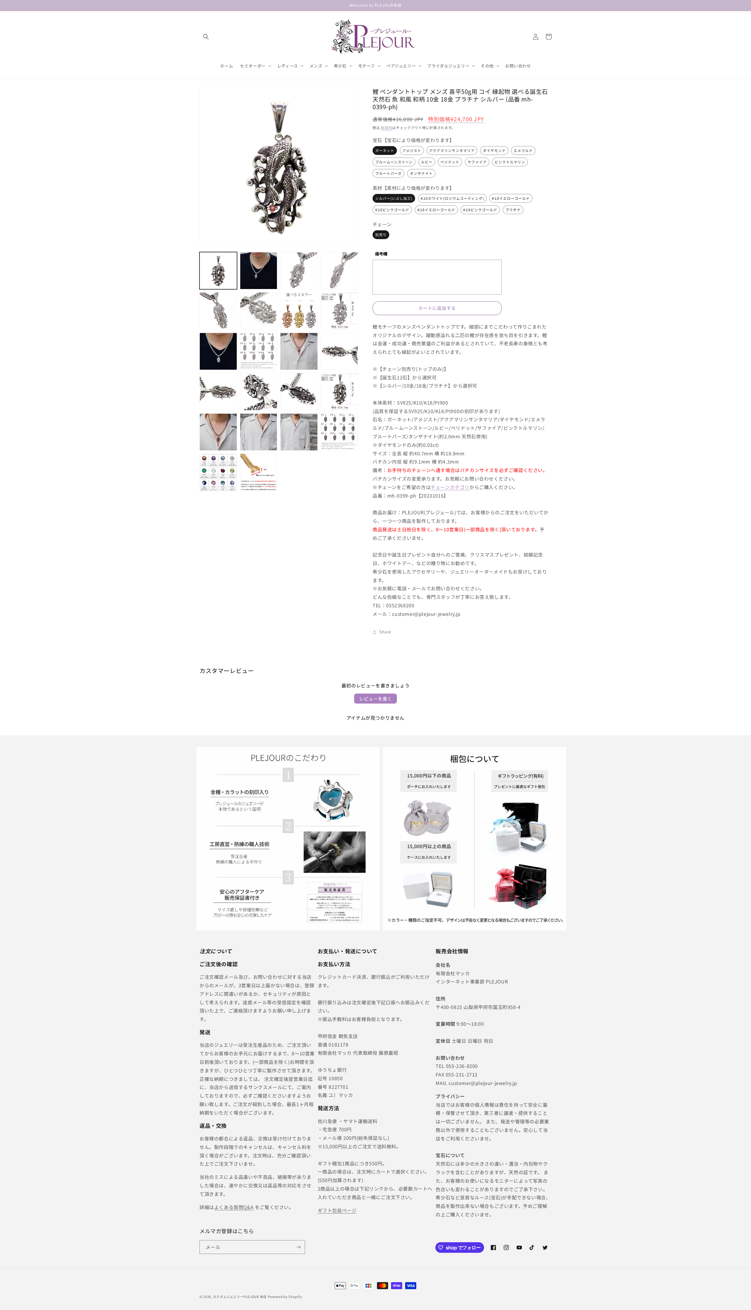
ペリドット (449, 161)
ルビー (426, 161)
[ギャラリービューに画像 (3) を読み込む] (259, 271)
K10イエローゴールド (511, 198)
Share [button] (385, 632)
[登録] (298, 1247)
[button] (205, 36)
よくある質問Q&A (233, 1207)
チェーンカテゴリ (450, 487)
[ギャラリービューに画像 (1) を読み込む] (218, 271)
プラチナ (513, 209)
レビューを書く (375, 698)
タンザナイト (421, 173)
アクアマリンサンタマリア (452, 150)
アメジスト (411, 150)
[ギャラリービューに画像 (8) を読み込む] (299, 311)
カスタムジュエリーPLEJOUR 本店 (240, 1296)
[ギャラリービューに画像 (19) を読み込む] (259, 432)
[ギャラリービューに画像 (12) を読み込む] (299, 351)
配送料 (386, 127)
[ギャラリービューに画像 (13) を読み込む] (339, 351)
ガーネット (384, 150)
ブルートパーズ (388, 173)
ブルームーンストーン (394, 161)
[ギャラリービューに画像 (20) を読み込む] (299, 432)
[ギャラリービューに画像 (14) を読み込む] (218, 391)
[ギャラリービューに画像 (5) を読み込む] (339, 271)
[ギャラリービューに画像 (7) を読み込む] (259, 311)
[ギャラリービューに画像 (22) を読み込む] (218, 472)
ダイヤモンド (494, 150)
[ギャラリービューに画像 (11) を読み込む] (259, 351)
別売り (381, 234)
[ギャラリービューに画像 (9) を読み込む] (339, 311)
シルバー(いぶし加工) (393, 198)
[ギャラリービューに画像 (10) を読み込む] (218, 351)
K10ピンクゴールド (392, 209)
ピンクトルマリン (510, 161)
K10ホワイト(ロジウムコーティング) (452, 198)
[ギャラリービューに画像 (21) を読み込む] (339, 432)
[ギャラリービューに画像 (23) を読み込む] (259, 472)
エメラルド (523, 150)
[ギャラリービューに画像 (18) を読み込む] (218, 432)
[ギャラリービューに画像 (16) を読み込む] (299, 391)
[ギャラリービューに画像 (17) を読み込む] (339, 391)
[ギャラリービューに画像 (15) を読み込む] (259, 391)
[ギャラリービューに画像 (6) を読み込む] (218, 311)
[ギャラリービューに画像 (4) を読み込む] (299, 271)
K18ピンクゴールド (480, 209)
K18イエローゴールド (436, 209)
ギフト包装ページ (337, 1210)
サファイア (477, 161)
